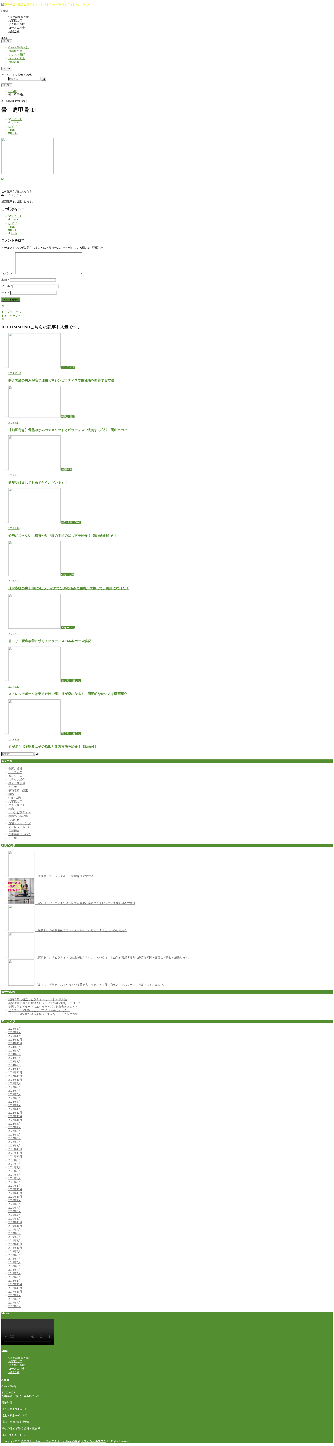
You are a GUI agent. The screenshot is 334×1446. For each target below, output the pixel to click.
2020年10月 (15, 1196)
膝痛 (11, 808)
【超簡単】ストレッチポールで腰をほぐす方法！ (65, 876)
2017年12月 (15, 1284)
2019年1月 (14, 1240)
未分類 (12, 837)
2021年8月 (14, 1163)
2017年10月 (15, 1291)
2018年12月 (15, 1244)
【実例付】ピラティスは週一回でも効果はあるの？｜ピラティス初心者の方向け (85, 903)
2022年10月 (15, 1119)
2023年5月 (14, 1098)
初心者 (12, 786)
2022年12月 (15, 1112)
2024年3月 (14, 1061)
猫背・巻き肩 (16, 783)
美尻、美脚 (15, 768)
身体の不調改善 (18, 816)
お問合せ (13, 31)
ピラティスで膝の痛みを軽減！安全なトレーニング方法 (43, 1014)
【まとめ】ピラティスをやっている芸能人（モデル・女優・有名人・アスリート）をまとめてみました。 (100, 984)
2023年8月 (14, 1087)
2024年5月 (14, 1057)
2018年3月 (14, 1273)
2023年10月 (15, 1079)
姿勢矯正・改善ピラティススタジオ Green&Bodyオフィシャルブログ (63, 1441)
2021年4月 (14, 1178)
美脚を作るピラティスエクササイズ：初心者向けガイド (43, 1006)
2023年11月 (15, 1076)
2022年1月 (14, 1145)
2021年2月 (14, 1182)
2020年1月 (14, 1218)
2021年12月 (15, 1149)
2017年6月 (14, 1306)
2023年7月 (14, 1090)
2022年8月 (14, 1123)
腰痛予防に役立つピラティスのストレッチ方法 (37, 999)
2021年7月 (14, 1167)
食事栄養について (19, 834)
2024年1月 (14, 1068)
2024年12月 (15, 1039)
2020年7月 (14, 1207)
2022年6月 (14, 1130)
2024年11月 (15, 1043)
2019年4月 (14, 1229)
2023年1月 (14, 1109)
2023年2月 (14, 1105)
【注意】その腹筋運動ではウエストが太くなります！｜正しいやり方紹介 (81, 930)
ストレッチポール (19, 827)
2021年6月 (14, 1171)
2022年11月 (15, 1116)
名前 (5, 279)
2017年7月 (14, 1302)
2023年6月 (14, 1094)
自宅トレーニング (19, 823)
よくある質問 (16, 24)
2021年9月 (14, 1160)
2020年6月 (14, 1211)
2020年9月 (14, 1200)
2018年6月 (14, 1262)
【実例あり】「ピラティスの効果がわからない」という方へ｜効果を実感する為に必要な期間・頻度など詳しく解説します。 (113, 957)
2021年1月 (14, 1185)
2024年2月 (14, 1065)
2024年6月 (14, 1054)
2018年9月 (14, 1251)
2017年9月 (14, 1295)
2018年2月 (14, 1277)
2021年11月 (15, 1152)
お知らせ (13, 819)
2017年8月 (14, 1298)
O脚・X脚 (14, 797)
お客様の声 (15, 20)
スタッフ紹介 (16, 779)
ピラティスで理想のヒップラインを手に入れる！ (39, 1010)
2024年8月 (14, 1046)
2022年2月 (14, 1141)
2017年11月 (15, 1287)
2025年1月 (14, 1035)
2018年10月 (15, 1247)
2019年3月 (14, 1233)
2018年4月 (14, 1269)
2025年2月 (14, 1032)
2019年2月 (14, 1236)
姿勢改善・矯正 (18, 790)
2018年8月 (14, 1255)
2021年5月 (14, 1174)
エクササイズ (16, 805)
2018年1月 (14, 1280)
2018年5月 (14, 1266)
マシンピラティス (19, 812)
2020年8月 (14, 1203)
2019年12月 (15, 1222)
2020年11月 (15, 1193)
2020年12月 (15, 1189)
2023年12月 (15, 1072)
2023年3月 (14, 1101)
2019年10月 (15, 1225)
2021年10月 (15, 1156)
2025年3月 (14, 1028)
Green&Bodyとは (18, 16)
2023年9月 (14, 1083)
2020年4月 (14, 1214)
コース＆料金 (16, 27)
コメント (8, 273)
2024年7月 (14, 1050)
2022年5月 (14, 1134)
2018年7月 (14, 1258)
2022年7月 (14, 1127)
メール (6, 286)
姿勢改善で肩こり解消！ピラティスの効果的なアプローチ (44, 1003)
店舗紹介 (13, 830)
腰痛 (11, 794)
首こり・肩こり (18, 775)
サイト (5, 292)
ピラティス (15, 772)
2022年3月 (14, 1138)
